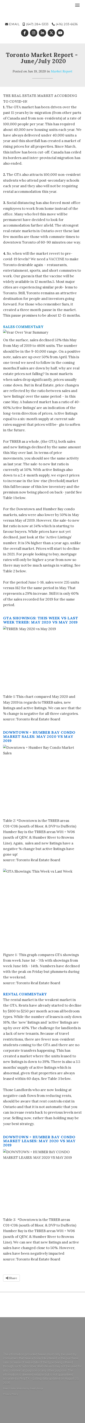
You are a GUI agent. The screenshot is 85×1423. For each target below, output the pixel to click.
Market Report (61, 71)
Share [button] (12, 1278)
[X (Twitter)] (51, 33)
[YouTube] (60, 33)
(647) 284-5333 (37, 24)
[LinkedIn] (42, 33)
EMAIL (14, 24)
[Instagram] (34, 33)
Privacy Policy (10, 1394)
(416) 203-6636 (66, 24)
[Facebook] (25, 33)
